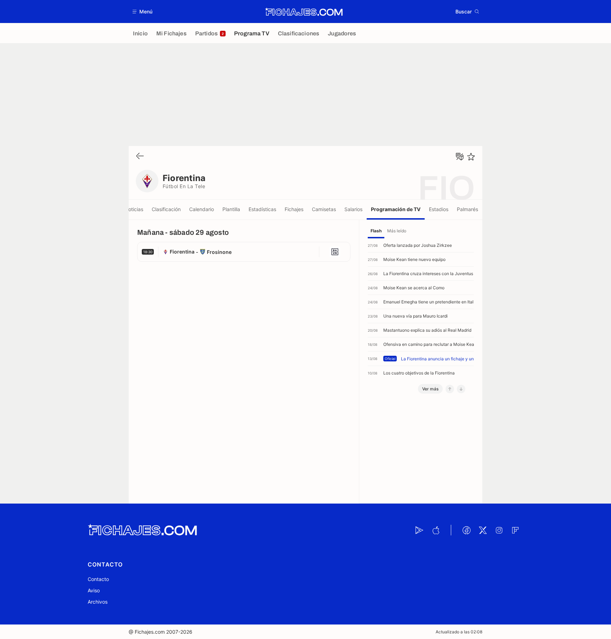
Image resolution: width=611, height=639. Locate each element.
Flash (376, 230)
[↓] (461, 389)
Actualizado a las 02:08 (459, 631)
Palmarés (467, 209)
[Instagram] (499, 530)
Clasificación (166, 209)
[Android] (419, 530)
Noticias (133, 209)
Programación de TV (395, 209)
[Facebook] (466, 530)
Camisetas (324, 209)
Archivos (97, 602)
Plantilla (231, 209)
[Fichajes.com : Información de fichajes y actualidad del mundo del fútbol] (304, 11)
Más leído (396, 230)
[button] (143, 11)
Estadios (438, 209)
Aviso (94, 590)
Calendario (201, 209)
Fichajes (294, 209)
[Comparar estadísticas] (459, 156)
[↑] (450, 389)
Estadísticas (262, 209)
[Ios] (435, 530)
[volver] (140, 156)
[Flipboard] (515, 530)
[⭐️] (471, 156)
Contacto (98, 579)
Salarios (353, 209)
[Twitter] (482, 530)
